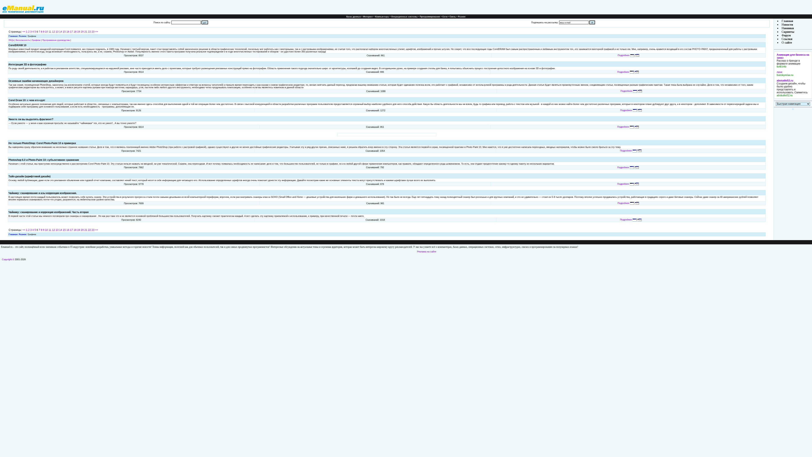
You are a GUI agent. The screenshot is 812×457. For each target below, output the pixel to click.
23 (93, 31)
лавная (788, 21)
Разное (462, 16)
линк (779, 72)
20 (82, 31)
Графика (36, 40)
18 (75, 31)
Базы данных (353, 16)
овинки (789, 28)
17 (71, 31)
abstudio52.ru (785, 80)
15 (64, 31)
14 (60, 31)
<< (23, 31)
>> (96, 31)
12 (53, 31)
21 (85, 31)
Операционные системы (404, 16)
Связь (453, 16)
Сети (444, 16)
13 (57, 31)
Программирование (430, 16)
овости (788, 24)
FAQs (11, 40)
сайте (788, 42)
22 (89, 31)
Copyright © (8, 259)
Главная (13, 36)
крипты (789, 31)
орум (787, 35)
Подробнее (624, 55)
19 (78, 31)
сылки (788, 39)
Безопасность (23, 40)
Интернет (368, 16)
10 (46, 31)
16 (67, 31)
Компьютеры (382, 16)
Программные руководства (56, 40)
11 (50, 31)
